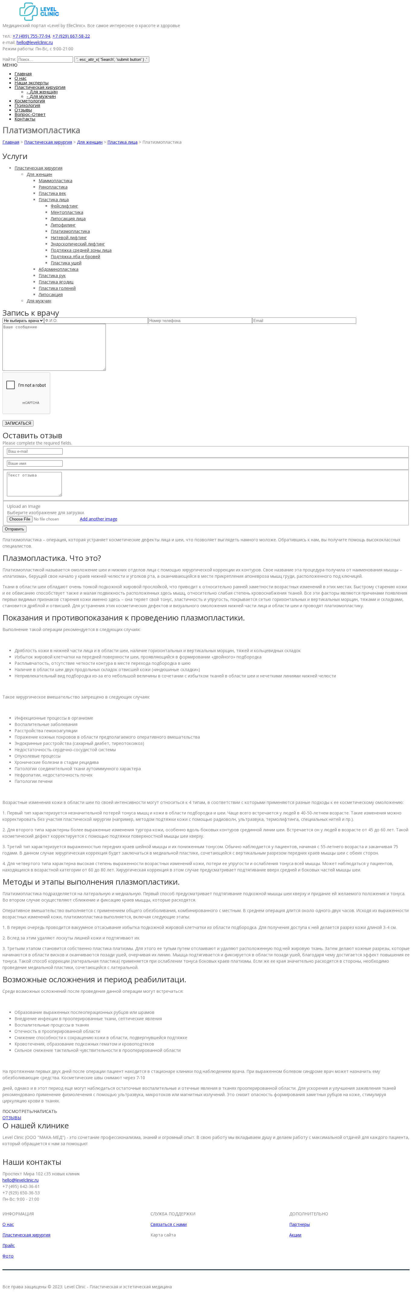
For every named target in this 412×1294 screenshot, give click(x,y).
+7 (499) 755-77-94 (31, 36)
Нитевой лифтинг (69, 237)
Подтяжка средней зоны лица (81, 250)
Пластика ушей (66, 263)
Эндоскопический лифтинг (78, 244)
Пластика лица (122, 142)
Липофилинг (63, 225)
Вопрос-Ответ (30, 114)
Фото (8, 1256)
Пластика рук (52, 275)
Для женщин (42, 92)
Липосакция (51, 294)
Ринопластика (53, 187)
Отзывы (23, 110)
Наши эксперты (31, 83)
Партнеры (299, 1224)
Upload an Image (23, 506)
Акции (295, 1235)
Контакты (24, 119)
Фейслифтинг (64, 206)
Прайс (8, 1245)
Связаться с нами (169, 1224)
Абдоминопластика (58, 269)
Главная (23, 73)
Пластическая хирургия (39, 87)
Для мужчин (41, 96)
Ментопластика (67, 212)
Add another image (98, 519)
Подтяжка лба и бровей (75, 256)
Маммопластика (55, 180)
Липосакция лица (68, 218)
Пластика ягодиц (56, 282)
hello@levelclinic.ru (35, 42)
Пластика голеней (57, 288)
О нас (20, 78)
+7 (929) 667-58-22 (71, 36)
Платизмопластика (70, 231)
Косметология (29, 101)
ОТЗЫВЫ (11, 1118)
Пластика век (52, 193)
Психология (27, 105)
